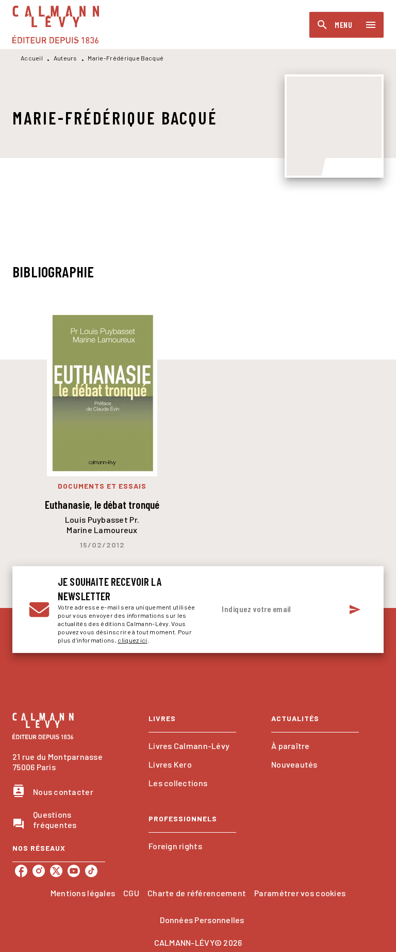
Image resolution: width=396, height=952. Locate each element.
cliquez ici (132, 640)
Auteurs (65, 57)
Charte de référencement (196, 893)
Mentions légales (83, 893)
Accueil (32, 57)
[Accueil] (55, 24)
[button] (192, 746)
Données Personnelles (202, 920)
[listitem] (21, 871)
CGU (131, 893)
